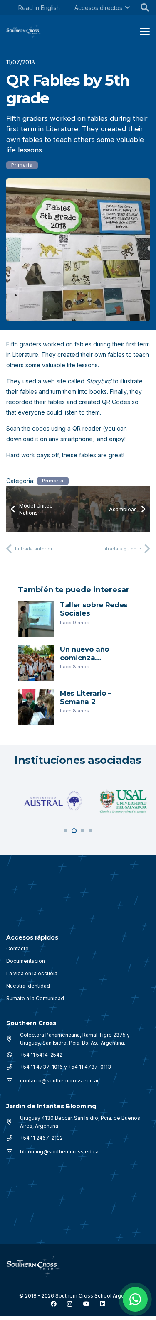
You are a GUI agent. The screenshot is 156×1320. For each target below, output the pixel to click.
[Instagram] (69, 1304)
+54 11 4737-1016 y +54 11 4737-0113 (65, 1067)
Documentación (25, 961)
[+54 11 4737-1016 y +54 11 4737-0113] (13, 1067)
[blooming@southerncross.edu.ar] (13, 1151)
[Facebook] (54, 1304)
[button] (127, 7)
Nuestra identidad (28, 986)
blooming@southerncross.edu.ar (60, 1151)
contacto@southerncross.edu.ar (59, 1080)
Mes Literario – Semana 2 (85, 697)
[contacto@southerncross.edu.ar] (13, 1080)
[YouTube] (86, 1304)
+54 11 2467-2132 (41, 1138)
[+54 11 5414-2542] (13, 1054)
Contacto (17, 948)
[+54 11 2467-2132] (13, 1138)
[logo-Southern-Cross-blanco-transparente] (33, 1266)
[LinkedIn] (102, 1304)
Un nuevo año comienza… (84, 653)
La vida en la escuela (31, 973)
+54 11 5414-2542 (41, 1055)
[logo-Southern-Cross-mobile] (23, 31)
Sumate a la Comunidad (35, 998)
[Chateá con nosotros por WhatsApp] (135, 1299)
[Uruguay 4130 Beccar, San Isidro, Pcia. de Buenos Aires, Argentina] (13, 1122)
